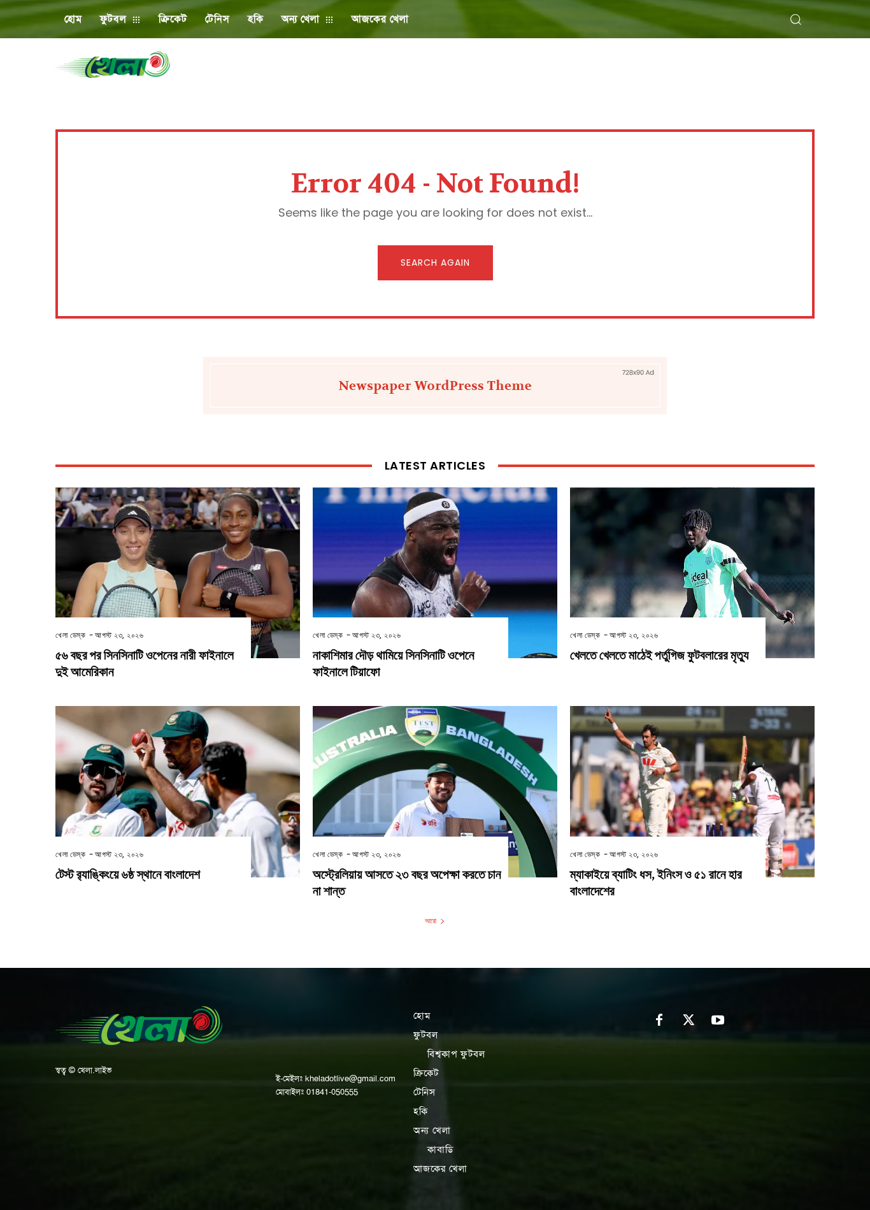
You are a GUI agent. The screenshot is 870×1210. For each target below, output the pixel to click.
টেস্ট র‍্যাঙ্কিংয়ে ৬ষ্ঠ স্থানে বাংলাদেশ (127, 874)
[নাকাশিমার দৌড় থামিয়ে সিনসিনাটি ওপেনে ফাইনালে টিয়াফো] (435, 573)
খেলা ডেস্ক (70, 635)
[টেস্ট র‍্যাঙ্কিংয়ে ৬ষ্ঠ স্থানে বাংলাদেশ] (177, 791)
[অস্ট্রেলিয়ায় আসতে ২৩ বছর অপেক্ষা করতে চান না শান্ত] (435, 791)
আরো (430, 921)
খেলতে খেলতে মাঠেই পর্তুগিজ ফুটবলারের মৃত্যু (659, 655)
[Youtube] (717, 1020)
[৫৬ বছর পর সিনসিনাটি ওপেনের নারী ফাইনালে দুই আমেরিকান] (177, 573)
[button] (795, 19)
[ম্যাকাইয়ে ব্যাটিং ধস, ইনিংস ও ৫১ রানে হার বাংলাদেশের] (692, 791)
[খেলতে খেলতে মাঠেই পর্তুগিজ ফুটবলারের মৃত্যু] (692, 573)
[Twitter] (688, 1020)
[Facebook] (659, 1020)
